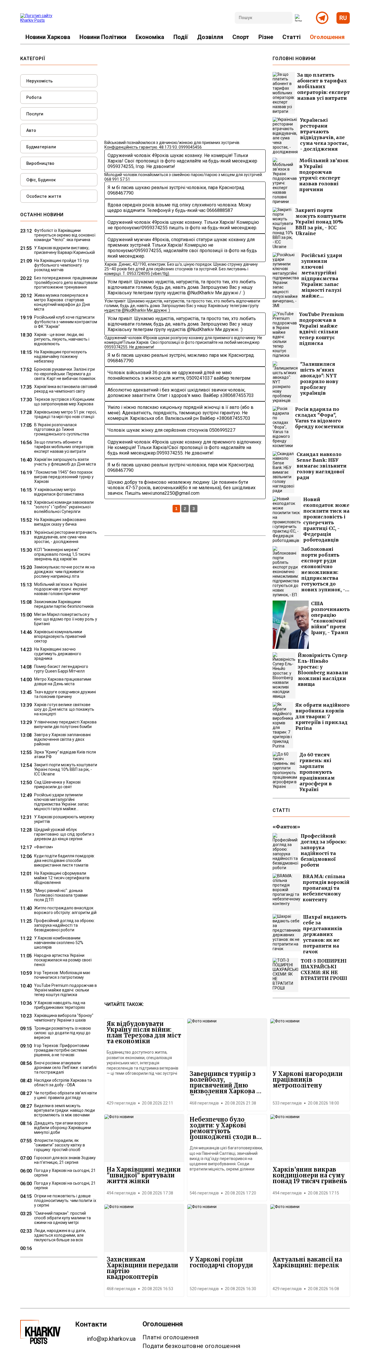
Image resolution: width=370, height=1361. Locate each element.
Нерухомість (39, 80)
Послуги (34, 113)
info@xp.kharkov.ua (111, 1338)
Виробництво (40, 163)
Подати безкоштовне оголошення (191, 1345)
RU (343, 17)
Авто (31, 130)
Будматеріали (41, 146)
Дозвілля (210, 37)
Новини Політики (102, 37)
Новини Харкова (47, 37)
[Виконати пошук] (298, 18)
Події (180, 37)
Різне (265, 37)
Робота (34, 97)
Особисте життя (43, 196)
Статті (291, 37)
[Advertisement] (185, 96)
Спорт (240, 37)
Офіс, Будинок (41, 179)
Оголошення (327, 37)
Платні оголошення (171, 1337)
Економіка (150, 37)
